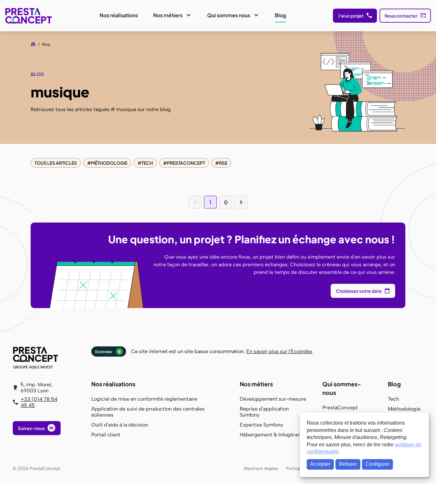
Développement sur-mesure (273, 399)
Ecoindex (108, 351)
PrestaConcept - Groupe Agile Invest (37, 357)
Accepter (320, 464)
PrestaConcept (29, 16)
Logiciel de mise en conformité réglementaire (144, 399)
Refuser (348, 464)
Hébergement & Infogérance (273, 435)
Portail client (105, 435)
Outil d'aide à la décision (119, 425)
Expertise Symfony (261, 425)
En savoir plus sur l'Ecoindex (279, 351)
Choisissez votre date (359, 291)
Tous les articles (55, 163)
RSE (223, 163)
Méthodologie (109, 163)
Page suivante (241, 202)
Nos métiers (168, 15)
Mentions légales (261, 468)
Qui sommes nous (228, 15)
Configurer (377, 464)
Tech (147, 163)
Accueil (33, 44)
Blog (280, 15)
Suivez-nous (31, 428)
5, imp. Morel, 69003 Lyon (36, 388)
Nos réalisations (119, 15)
